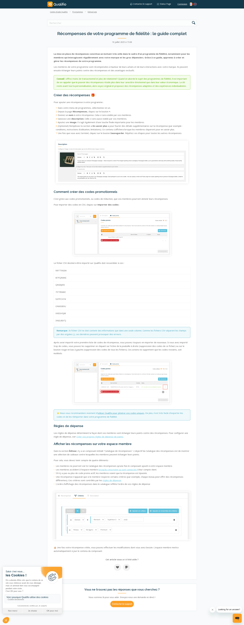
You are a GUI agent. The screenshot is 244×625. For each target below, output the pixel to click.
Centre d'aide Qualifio (59, 12)
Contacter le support (122, 604)
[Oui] (117, 567)
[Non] (126, 567)
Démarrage (92, 12)
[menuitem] (195, 4)
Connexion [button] (182, 4)
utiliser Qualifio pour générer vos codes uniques (121, 413)
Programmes (77, 12)
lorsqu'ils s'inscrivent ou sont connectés (117, 469)
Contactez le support (142, 4)
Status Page (165, 4)
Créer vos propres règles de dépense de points (99, 436)
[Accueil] (56, 4)
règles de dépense (112, 480)
